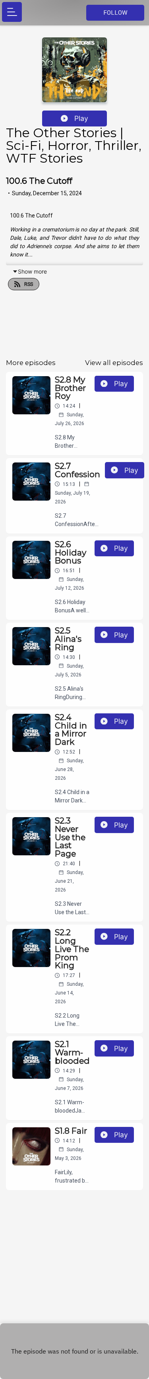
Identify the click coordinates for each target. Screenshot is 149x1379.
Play (81, 118)
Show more (32, 271)
